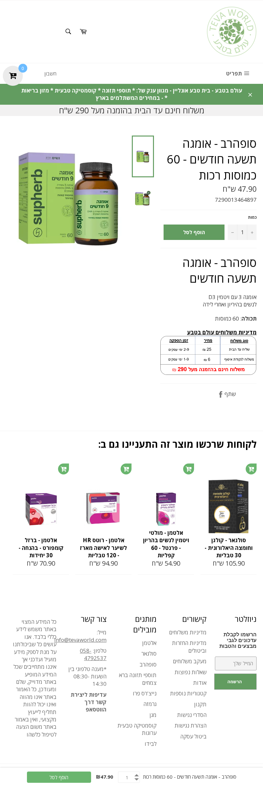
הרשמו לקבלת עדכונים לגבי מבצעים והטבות (238, 640)
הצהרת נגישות (190, 725)
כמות (252, 217)
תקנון (200, 704)
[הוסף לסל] (63, 469)
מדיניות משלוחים (188, 632)
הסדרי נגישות (192, 715)
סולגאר (149, 653)
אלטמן (149, 643)
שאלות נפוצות (190, 672)
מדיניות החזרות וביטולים (189, 646)
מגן (153, 715)
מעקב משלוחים (190, 661)
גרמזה (150, 704)
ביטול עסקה (193, 736)
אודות (200, 682)
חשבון (50, 73)
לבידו (151, 743)
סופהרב (148, 664)
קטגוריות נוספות (188, 693)
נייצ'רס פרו (145, 693)
